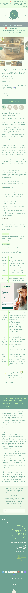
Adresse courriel (4, 304)
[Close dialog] (26, 284)
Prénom (3, 301)
